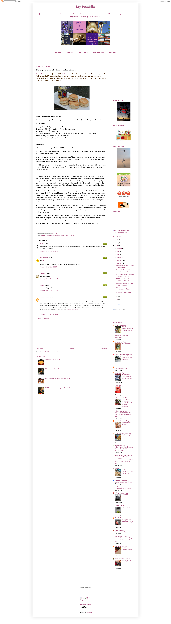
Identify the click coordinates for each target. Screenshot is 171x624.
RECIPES (83, 53)
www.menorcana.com (121, 368)
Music (78, 600)
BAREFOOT (98, 53)
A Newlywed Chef (121, 325)
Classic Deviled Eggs (121, 532)
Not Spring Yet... (127, 343)
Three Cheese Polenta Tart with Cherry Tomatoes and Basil (123, 414)
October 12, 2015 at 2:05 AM (49, 314)
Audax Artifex (41, 74)
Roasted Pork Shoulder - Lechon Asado (57, 378)
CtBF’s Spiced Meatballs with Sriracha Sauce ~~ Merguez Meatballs (127, 403)
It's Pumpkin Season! (52, 369)
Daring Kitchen (65, 235)
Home (72, 348)
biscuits (43, 235)
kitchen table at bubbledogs (123, 482)
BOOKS (112, 53)
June (118, 251)
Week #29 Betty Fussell (123, 292)
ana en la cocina (120, 367)
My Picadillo (85, 7)
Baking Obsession (121, 411)
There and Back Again (122, 558)
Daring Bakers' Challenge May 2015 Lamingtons (127, 376)
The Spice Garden (121, 546)
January (119, 263)
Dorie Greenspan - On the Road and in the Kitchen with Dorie (123, 457)
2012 (116, 246)
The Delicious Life (121, 536)
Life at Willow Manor (122, 493)
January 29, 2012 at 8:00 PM (49, 267)
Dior (123, 387)
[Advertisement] (71, 334)
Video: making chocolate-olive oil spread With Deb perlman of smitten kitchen (124, 449)
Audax (42, 244)
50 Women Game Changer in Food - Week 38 (59, 388)
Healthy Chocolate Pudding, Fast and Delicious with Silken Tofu (124, 539)
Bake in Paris (119, 385)
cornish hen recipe (72, 309)
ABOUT (70, 53)
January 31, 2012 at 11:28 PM (49, 290)
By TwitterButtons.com (120, 232)
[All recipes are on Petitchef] (123, 207)
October (119, 248)
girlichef (117, 468)
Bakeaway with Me (121, 398)
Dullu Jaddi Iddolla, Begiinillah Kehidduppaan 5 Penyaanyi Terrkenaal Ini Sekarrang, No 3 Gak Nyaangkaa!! (124, 332)
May (118, 254)
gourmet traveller (121, 480)
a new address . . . (127, 507)
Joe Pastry (118, 487)
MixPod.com (91, 600)
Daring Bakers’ (67, 74)
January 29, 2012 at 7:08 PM (49, 251)
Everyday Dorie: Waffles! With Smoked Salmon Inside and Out (124, 461)
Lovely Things (119, 505)
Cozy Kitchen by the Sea (123, 433)
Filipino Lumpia (126, 435)
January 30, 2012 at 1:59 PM (49, 279)
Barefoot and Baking (122, 421)
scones (72, 235)
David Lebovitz (120, 445)
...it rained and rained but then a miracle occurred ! (127, 521)
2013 (116, 243)
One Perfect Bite (120, 518)
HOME (58, 53)
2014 (116, 240)
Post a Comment (43, 318)
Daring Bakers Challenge (53, 235)
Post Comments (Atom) (53, 352)
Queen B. (43, 273)
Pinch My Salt (119, 530)
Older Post (103, 348)
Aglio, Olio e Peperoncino (123, 354)
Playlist (82, 600)
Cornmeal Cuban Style (52, 359)
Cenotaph (125, 494)
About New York (120, 342)
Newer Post (40, 348)
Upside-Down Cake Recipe (123, 488)
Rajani (42, 285)
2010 (116, 300)
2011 (116, 297)
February (119, 260)
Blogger (89, 612)
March (118, 257)
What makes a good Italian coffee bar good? (127, 357)
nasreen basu (44, 297)
